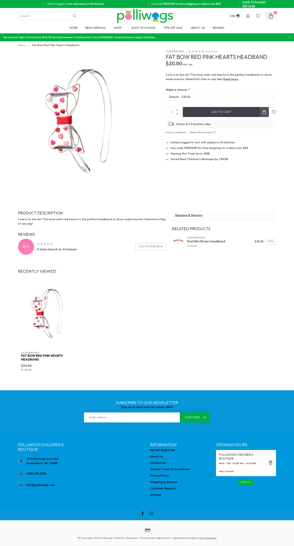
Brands (218, 28)
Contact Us (158, 463)
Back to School (144, 28)
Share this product (201, 132)
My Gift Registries (162, 450)
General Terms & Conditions (170, 469)
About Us (198, 28)
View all (246, 482)
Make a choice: (178, 90)
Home (74, 28)
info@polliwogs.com (40, 485)
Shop (117, 28)
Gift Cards (248, 6)
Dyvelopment (208, 538)
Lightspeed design (183, 538)
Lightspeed (163, 538)
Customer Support (163, 488)
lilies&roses (175, 51)
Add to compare (176, 132)
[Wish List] (258, 16)
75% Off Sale (173, 28)
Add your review (150, 246)
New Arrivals (95, 28)
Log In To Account (254, 2)
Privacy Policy (159, 476)
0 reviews (212, 51)
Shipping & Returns (188, 215)
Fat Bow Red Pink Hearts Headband (55, 45)
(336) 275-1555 (36, 474)
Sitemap (155, 495)
